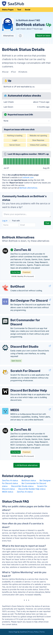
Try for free (15, 272)
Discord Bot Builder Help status (32, 489)
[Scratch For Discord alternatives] (5, 372)
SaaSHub (23, 632)
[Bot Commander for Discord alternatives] (5, 321)
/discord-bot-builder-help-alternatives (18, 388)
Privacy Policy (33, 632)
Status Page (13, 632)
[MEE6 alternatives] (5, 411)
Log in (5, 220)
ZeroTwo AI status (10, 480)
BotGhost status (29, 480)
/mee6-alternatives (10, 407)
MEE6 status (7, 492)
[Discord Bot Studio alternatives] (5, 348)
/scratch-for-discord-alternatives (16, 368)
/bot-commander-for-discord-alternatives (20, 317)
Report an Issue (43, 35)
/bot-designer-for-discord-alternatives (19, 298)
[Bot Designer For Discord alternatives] (5, 301)
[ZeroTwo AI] (5, 251)
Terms (42, 632)
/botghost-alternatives (12, 284)
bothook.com (27, 177)
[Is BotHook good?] (20, 36)
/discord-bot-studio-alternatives (16, 344)
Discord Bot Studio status (22, 486)
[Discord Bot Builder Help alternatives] (5, 391)
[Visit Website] (50, 286)
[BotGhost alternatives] (5, 287)
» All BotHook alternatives (26, 465)
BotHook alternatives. (28, 188)
